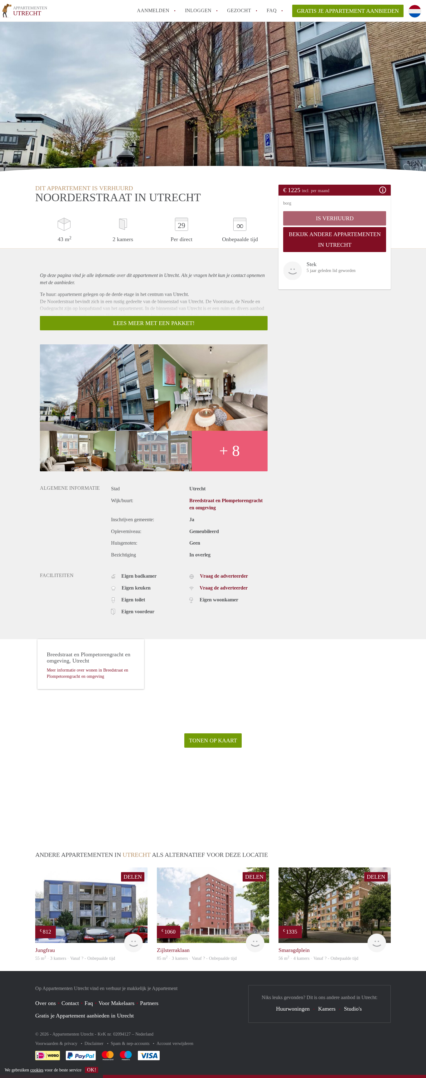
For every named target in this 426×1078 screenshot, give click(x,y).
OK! (91, 1069)
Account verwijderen (175, 1043)
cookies (36, 1070)
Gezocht (239, 10)
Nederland (144, 1034)
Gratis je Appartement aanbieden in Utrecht (84, 1015)
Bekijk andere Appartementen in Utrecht (335, 239)
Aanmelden (153, 10)
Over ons (45, 1003)
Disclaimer (95, 1043)
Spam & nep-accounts (131, 1043)
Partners (149, 1003)
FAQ (272, 10)
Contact (70, 1003)
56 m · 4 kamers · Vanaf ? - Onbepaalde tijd (318, 958)
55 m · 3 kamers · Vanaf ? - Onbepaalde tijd (75, 958)
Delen (132, 877)
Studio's (353, 1009)
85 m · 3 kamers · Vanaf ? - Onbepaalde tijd (197, 958)
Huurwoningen (293, 1009)
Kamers (327, 1009)
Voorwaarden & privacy (57, 1043)
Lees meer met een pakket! (154, 323)
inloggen (198, 10)
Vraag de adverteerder (224, 576)
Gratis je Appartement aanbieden (348, 11)
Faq (89, 1003)
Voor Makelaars (116, 1003)
